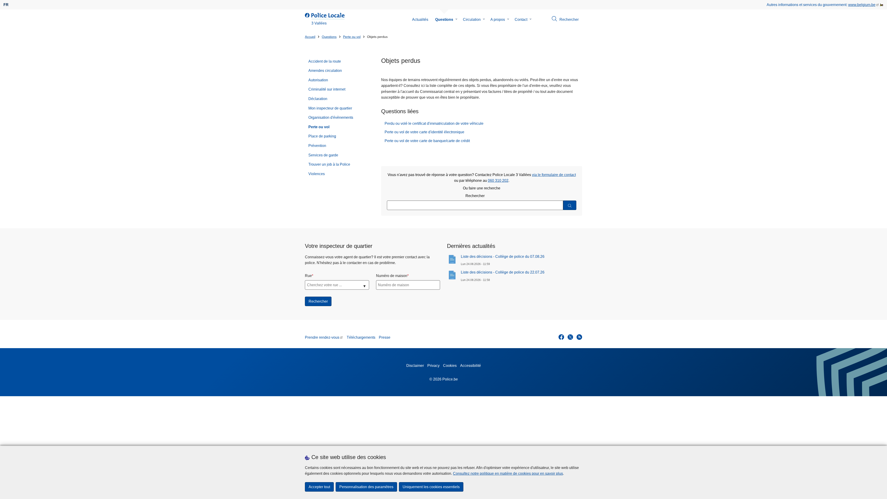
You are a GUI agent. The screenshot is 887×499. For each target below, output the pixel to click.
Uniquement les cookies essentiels (431, 487)
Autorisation (318, 80)
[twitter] (570, 337)
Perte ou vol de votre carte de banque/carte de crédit (427, 141)
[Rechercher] (569, 205)
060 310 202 (498, 181)
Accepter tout (319, 487)
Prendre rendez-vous (322, 337)
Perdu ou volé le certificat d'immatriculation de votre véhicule (434, 123)
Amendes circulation (325, 71)
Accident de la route (324, 61)
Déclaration (317, 99)
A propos (497, 19)
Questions (444, 19)
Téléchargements (361, 337)
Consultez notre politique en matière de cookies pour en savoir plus (508, 473)
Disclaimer (415, 366)
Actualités (420, 19)
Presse (384, 337)
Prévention (317, 146)
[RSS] (579, 337)
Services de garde (323, 155)
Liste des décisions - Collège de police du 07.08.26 (502, 257)
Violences (316, 174)
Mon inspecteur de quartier (330, 108)
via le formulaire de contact (554, 175)
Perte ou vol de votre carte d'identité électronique (424, 132)
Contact (521, 19)
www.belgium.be (861, 5)
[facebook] (561, 337)
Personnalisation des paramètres (366, 487)
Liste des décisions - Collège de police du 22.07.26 (502, 272)
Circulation (472, 19)
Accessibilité (470, 366)
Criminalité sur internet (326, 89)
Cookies (450, 366)
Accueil (310, 37)
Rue (308, 276)
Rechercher (475, 196)
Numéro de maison (391, 276)
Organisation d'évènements (330, 117)
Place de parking (322, 136)
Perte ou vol (352, 37)
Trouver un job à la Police (329, 164)
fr (6, 5)
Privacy (433, 366)
